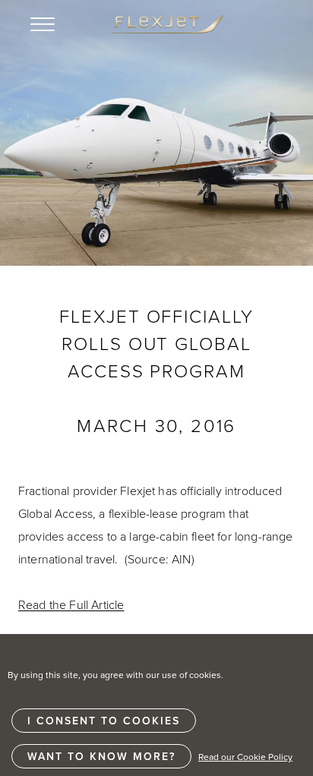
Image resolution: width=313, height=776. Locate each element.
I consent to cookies (103, 720)
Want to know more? (101, 756)
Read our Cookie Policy (245, 756)
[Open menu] (42, 24)
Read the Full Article (71, 604)
